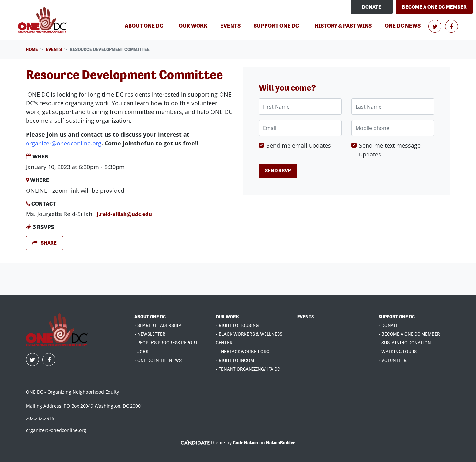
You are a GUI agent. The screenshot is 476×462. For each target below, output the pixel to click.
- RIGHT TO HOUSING (237, 325)
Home (32, 49)
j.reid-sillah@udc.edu (124, 214)
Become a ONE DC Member (434, 7)
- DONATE (389, 325)
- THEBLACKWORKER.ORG (242, 351)
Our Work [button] (193, 25)
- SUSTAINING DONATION (405, 342)
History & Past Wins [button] (343, 25)
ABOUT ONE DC (150, 316)
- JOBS (141, 351)
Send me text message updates (390, 150)
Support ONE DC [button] (276, 25)
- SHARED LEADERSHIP (157, 325)
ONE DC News (403, 25)
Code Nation (245, 442)
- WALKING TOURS (398, 351)
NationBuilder (280, 442)
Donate (371, 7)
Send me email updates (298, 145)
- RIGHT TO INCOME (236, 360)
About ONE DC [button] (144, 25)
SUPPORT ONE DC (397, 316)
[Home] (43, 19)
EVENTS (305, 316)
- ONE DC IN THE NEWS (158, 360)
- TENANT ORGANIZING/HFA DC (248, 369)
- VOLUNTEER (393, 360)
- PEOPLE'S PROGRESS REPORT (166, 342)
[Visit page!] (435, 26)
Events (233, 25)
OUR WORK (227, 316)
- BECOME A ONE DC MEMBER (409, 334)
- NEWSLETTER (149, 334)
